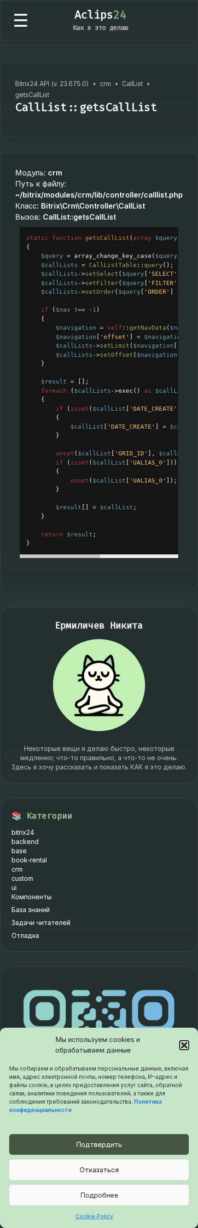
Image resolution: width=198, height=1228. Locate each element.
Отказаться (99, 1169)
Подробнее (99, 1195)
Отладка (25, 935)
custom (22, 878)
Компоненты (32, 897)
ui (14, 887)
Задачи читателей (41, 922)
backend (25, 841)
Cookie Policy (94, 1216)
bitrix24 (23, 832)
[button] (184, 1045)
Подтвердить (99, 1144)
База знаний (31, 910)
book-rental (29, 860)
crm (17, 869)
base (19, 851)
